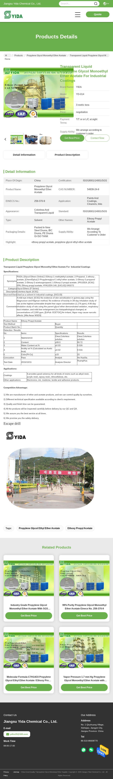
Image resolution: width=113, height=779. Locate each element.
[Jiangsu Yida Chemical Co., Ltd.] (20, 14)
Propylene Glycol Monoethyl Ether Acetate (46, 55)
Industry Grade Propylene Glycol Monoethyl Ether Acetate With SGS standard (28, 607)
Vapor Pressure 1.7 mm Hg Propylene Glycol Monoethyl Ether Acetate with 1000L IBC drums (84, 679)
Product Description (67, 154)
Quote (98, 14)
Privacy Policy (6, 773)
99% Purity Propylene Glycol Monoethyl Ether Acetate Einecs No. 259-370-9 (84, 607)
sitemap (16, 772)
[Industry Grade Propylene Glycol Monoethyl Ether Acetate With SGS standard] (29, 578)
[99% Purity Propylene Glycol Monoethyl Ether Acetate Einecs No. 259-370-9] (84, 578)
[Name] (96, 4)
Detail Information (24, 154)
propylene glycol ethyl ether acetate (39, 528)
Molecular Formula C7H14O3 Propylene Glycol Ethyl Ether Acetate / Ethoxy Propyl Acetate (28, 679)
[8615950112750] (83, 750)
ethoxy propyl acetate (80, 528)
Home (7, 55)
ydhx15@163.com (19, 734)
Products (18, 55)
